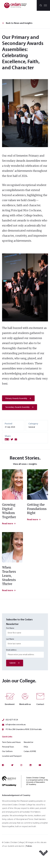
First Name (10, 628)
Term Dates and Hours (11, 742)
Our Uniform (7, 751)
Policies (29, 846)
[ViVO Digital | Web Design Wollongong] (43, 854)
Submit (12, 663)
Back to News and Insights (17, 23)
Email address (11, 650)
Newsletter (28, 742)
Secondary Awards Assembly (17, 407)
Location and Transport (12, 756)
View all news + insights (25, 464)
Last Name (10, 639)
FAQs (26, 747)
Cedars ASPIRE (30, 751)
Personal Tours (8, 747)
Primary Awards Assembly (16, 399)
